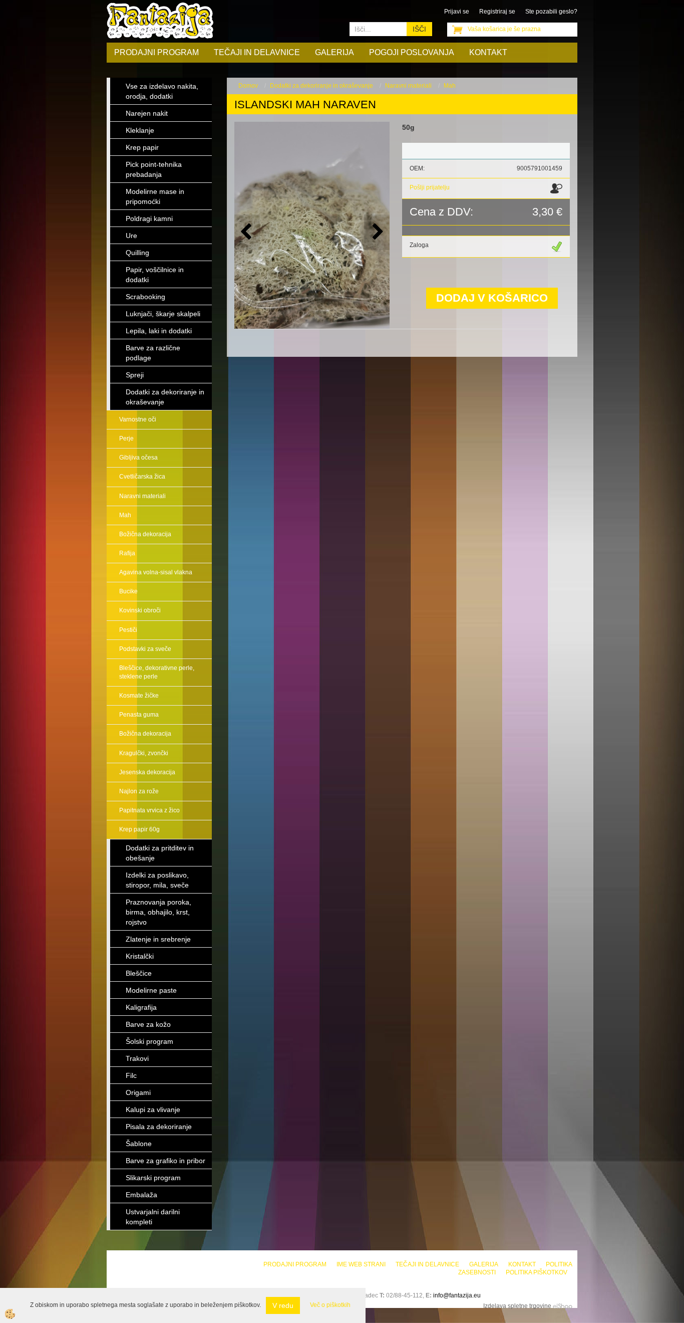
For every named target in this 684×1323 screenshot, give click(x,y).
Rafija (127, 553)
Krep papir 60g (139, 829)
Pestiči (128, 629)
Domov (248, 85)
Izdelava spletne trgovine (517, 1305)
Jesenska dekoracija (147, 772)
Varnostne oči (137, 419)
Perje (126, 438)
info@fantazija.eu (457, 1295)
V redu (282, 1305)
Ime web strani (361, 1264)
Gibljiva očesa (138, 457)
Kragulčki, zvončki (143, 753)
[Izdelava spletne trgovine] (562, 1305)
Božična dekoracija (145, 534)
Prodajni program (156, 52)
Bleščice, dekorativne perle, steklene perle (156, 672)
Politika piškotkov (536, 1272)
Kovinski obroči (140, 610)
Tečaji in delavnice (257, 52)
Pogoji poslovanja (411, 52)
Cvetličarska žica (142, 476)
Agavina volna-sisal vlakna (155, 572)
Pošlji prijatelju (430, 187)
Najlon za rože (139, 791)
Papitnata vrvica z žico (149, 810)
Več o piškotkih (330, 1304)
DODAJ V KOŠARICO (492, 298)
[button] (377, 232)
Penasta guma (139, 714)
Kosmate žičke (139, 695)
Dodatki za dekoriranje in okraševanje (321, 85)
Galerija (334, 52)
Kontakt (488, 52)
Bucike (128, 591)
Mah (125, 515)
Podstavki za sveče (145, 648)
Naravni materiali (142, 496)
